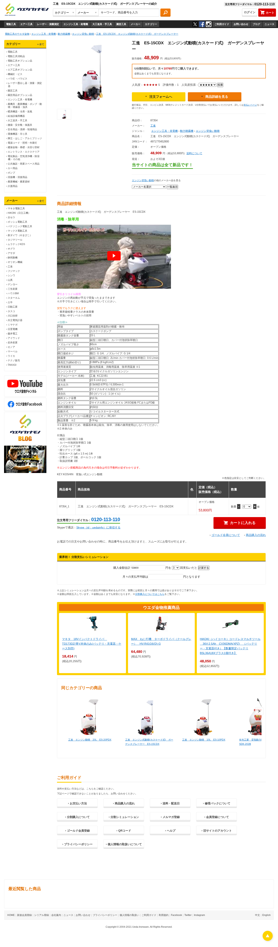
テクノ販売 (14, 360)
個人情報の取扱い (129, 915)
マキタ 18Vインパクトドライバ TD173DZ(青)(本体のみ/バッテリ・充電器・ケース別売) (91, 643)
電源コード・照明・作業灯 (22, 142)
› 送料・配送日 (170, 803)
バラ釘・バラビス (17, 78)
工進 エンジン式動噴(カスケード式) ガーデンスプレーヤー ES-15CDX (149, 741)
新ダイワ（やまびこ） (20, 235)
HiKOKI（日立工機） (19, 213)
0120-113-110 (105, 519)
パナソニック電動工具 (20, 226)
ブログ (256, 24)
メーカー (135, 24)
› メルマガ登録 (170, 817)
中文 (257, 915)
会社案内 (56, 915)
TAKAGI (12, 364)
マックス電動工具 (17, 230)
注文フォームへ (160, 96)
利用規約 (164, 915)
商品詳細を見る (216, 96)
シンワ (11, 275)
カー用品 (13, 168)
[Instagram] (208, 24)
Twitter (188, 915)
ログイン (249, 12)
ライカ (11, 356)
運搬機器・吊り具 (17, 133)
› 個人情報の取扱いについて (124, 844)
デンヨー (13, 284)
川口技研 (13, 315)
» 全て (40, 44)
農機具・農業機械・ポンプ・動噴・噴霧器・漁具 (25, 105)
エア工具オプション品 (20, 69)
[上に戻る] (268, 940)
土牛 (10, 302)
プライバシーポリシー (105, 915)
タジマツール (15, 239)
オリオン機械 (15, 262)
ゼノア (11, 347)
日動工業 (13, 306)
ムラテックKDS (16, 244)
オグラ (11, 248)
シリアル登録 (41, 915)
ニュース (269, 24)
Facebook (176, 915)
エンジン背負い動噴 (208, 130)
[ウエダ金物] (26, 10)
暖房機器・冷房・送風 (20, 111)
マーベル (13, 351)
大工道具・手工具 (102, 24)
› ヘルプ (170, 830)
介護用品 (13, 186)
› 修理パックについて (216, 803)
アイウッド (14, 338)
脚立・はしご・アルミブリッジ (25, 138)
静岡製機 (13, 257)
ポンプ (11, 172)
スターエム (14, 297)
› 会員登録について (216, 817)
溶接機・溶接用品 (17, 177)
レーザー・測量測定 (48, 24)
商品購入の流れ (256, 535)
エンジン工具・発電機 (75, 24)
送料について (194, 153)
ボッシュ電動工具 (17, 221)
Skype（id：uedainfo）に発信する (98, 527)
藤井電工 (13, 333)
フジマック (14, 271)
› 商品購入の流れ (124, 803)
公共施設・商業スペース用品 (23, 163)
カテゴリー (151, 24)
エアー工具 (26, 24)
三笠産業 (13, 288)
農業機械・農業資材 (19, 181)
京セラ (11, 217)
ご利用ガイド (222, 24)
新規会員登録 (24, 915)
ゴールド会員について (225, 535)
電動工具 (11, 24)
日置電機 (13, 329)
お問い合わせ (241, 24)
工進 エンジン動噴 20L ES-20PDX (89, 739)
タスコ (11, 311)
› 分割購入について (77, 817)
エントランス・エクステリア (23, 151)
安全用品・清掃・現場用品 (22, 129)
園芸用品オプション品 (20, 95)
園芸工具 (121, 24)
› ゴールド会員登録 (77, 830)
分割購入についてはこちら (149, 594)
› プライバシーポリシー (77, 844)
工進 (10, 266)
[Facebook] (202, 24)
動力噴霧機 (186, 130)
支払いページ (250, 105)
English (266, 915)
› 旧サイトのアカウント (216, 830)
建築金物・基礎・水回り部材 (23, 147)
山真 (10, 280)
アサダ (11, 253)
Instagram (199, 915)
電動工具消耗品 (16, 56)
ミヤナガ (13, 324)
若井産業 (13, 342)
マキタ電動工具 (16, 208)
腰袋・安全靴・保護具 (20, 125)
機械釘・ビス (15, 74)
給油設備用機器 (16, 116)
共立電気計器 (15, 320)
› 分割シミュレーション (124, 817)
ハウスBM (13, 293)
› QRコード (123, 830)
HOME (11, 915)
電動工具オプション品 (20, 60)
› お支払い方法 (77, 803)
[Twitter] (195, 24)
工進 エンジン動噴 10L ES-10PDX (203, 739)
